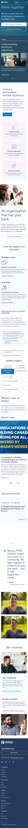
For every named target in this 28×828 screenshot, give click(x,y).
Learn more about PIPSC (14, 236)
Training (3, 792)
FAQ (2, 813)
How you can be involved (14, 29)
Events (2, 784)
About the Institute (5, 803)
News (2, 782)
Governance (4, 805)
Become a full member (8, 371)
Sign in (17, 2)
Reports (3, 807)
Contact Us (3, 816)
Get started (14, 752)
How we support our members (14, 24)
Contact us (6, 355)
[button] (12, 78)
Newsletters (3, 787)
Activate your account (17, 757)
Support (3, 769)
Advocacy (3, 772)
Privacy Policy (4, 818)
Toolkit (2, 795)
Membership (4, 776)
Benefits (3, 774)
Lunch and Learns (5, 797)
